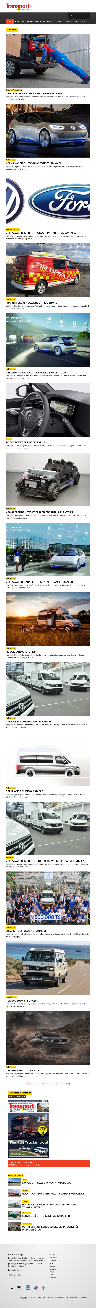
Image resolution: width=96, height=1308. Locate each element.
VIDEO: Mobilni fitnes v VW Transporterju (34, 93)
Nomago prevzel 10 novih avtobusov (46, 1182)
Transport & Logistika (20, 1092)
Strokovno (48, 21)
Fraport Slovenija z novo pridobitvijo (31, 302)
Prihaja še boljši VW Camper (24, 791)
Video (68, 21)
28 (87, 1298)
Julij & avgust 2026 (17, 1096)
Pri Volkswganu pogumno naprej (28, 721)
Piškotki (50, 1298)
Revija (75, 21)
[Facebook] (15, 1275)
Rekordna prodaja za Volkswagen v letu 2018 (36, 372)
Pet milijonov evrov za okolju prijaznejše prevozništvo (50, 1228)
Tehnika (29, 21)
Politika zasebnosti (61, 1298)
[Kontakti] (10, 1275)
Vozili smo (19, 21)
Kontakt (84, 21)
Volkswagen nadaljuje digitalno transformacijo (39, 581)
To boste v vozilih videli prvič (26, 442)
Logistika (59, 21)
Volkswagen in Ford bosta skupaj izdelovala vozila (41, 232)
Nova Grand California (21, 651)
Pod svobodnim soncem (22, 1000)
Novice (10, 21)
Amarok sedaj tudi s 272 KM (24, 1070)
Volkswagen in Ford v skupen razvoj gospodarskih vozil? (45, 860)
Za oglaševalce (14, 1270)
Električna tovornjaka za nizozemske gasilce (53, 1193)
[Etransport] (19, 7)
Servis (38, 21)
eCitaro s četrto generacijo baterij (46, 1215)
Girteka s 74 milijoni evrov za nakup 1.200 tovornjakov (49, 1206)
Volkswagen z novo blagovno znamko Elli (34, 163)
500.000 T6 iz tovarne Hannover (27, 930)
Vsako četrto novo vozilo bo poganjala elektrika (39, 512)
